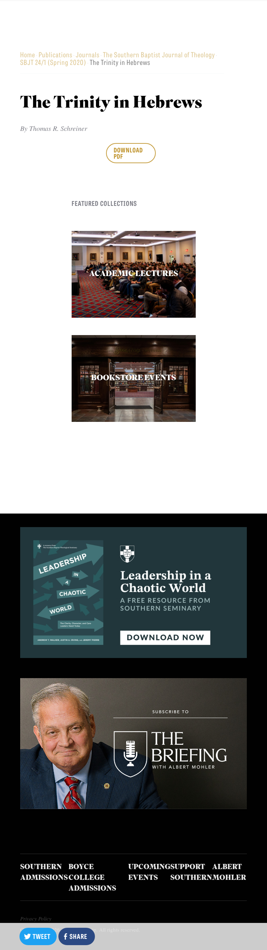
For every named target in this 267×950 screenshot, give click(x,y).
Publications (55, 54)
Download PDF (128, 152)
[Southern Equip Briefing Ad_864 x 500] (133, 806)
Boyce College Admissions (92, 878)
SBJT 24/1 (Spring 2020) (53, 62)
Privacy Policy (35, 918)
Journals (87, 54)
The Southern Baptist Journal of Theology (159, 54)
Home (27, 54)
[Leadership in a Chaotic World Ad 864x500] (133, 655)
